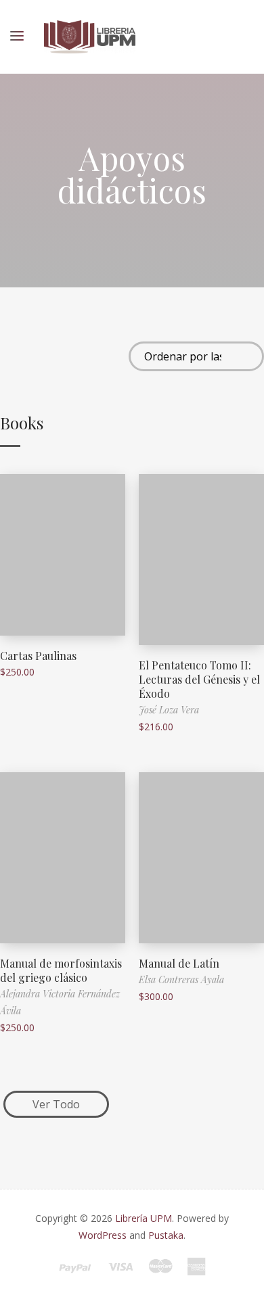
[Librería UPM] (89, 36)
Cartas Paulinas (38, 655)
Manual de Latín (179, 963)
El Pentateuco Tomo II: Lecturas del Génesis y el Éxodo (199, 679)
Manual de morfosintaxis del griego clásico (61, 970)
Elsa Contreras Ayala (181, 979)
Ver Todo (56, 1104)
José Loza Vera (169, 709)
